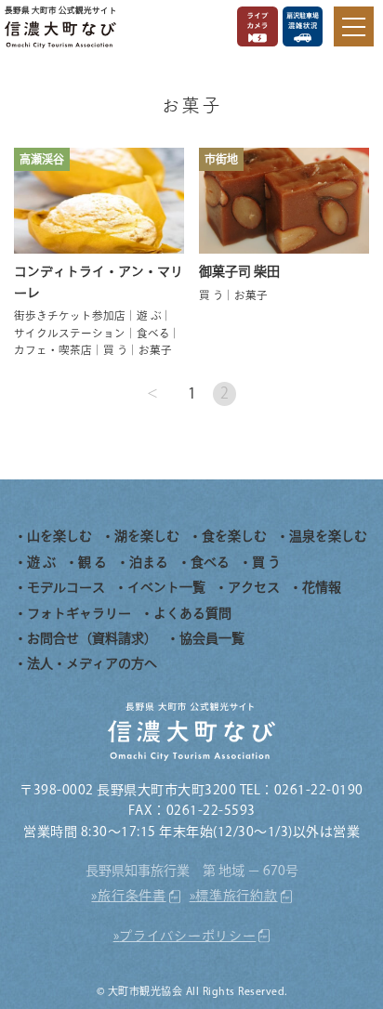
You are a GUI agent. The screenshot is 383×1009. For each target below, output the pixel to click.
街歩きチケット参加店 (69, 315)
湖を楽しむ (146, 536)
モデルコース (66, 587)
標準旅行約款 (236, 895)
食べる (153, 333)
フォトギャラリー (79, 613)
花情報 (321, 587)
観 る (92, 562)
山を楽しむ (59, 536)
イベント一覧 (166, 587)
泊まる (148, 562)
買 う (115, 350)
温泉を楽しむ (328, 536)
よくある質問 (192, 613)
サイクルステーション (69, 333)
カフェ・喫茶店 (53, 350)
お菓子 (155, 350)
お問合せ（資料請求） (92, 638)
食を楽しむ (234, 536)
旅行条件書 (132, 895)
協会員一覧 (211, 638)
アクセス (254, 587)
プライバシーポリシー (187, 935)
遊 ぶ (149, 315)
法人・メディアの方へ (92, 663)
